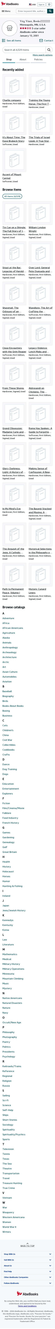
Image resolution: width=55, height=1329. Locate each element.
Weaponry (8, 1212)
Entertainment (10, 788)
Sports (6, 1139)
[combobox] (31, 11)
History (6, 866)
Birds (5, 700)
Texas (5, 1158)
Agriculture (8, 632)
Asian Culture (9, 671)
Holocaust (8, 871)
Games (6, 832)
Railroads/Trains (11, 1066)
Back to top (28, 1245)
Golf (4, 847)
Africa (5, 623)
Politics (6, 1046)
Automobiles (9, 676)
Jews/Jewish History (13, 910)
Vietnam (7, 1197)
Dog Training (9, 769)
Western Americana (13, 1217)
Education (8, 783)
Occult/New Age (11, 1022)
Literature (8, 944)
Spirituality (8, 1129)
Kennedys (7, 920)
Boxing (6, 710)
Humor (6, 881)
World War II (9, 1226)
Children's (7, 730)
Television (8, 1148)
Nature (6, 1007)
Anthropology (10, 647)
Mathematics (9, 954)
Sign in (41, 4)
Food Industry (10, 817)
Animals (6, 642)
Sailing (6, 1095)
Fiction (6, 803)
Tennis (6, 1153)
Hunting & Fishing (12, 886)
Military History (11, 963)
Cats (5, 725)
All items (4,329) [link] (12, 196)
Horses (6, 876)
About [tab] (23, 59)
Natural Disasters (12, 1002)
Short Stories (9, 1119)
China (5, 735)
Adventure (8, 618)
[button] (49, 50)
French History (10, 822)
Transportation (10, 1173)
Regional (7, 1075)
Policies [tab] (38, 59)
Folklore (6, 812)
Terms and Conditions (27, 1306)
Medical (6, 959)
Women (6, 1222)
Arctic (5, 662)
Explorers (7, 793)
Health (6, 861)
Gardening (8, 837)
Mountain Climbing (12, 978)
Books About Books (13, 705)
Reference (8, 1071)
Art (4, 666)
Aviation (7, 681)
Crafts (6, 754)
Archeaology (9, 652)
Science (6, 1105)
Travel (5, 1178)
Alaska (6, 637)
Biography (8, 696)
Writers (6, 1231)
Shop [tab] (9, 59)
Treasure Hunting (12, 1183)
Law (4, 939)
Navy (5, 1012)
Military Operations (13, 968)
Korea (5, 929)
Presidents (8, 1051)
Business (7, 715)
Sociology (7, 1124)
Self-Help (7, 1110)
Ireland (6, 895)
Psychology (8, 1056)
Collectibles (8, 744)
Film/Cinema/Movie (13, 808)
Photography (9, 1036)
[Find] (50, 11)
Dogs (5, 774)
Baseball (7, 691)
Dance (5, 764)
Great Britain (9, 851)
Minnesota (8, 973)
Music (5, 983)
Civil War (7, 739)
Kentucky (7, 924)
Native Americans (12, 998)
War (4, 1207)
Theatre (7, 1168)
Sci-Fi (5, 1100)
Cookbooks (8, 749)
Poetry (6, 1041)
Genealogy (8, 842)
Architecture (9, 657)
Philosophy (8, 1032)
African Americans (12, 627)
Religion (6, 1080)
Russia (6, 1085)
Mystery (7, 988)
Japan (5, 905)
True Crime (8, 1187)
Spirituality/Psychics (13, 1134)
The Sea (7, 1163)
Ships (5, 1114)
